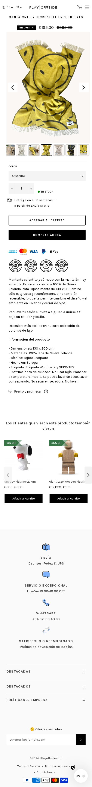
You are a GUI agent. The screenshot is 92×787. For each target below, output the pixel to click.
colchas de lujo (21, 330)
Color (13, 166)
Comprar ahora (47, 235)
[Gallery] (48, 94)
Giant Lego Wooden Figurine (68, 481)
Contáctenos (46, 772)
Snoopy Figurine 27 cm (20, 481)
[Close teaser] (73, 768)
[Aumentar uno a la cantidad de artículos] (31, 188)
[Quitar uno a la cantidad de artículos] (12, 188)
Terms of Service (28, 766)
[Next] (83, 87)
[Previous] (12, 87)
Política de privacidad (60, 766)
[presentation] (8, 475)
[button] (18, 7)
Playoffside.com (51, 758)
